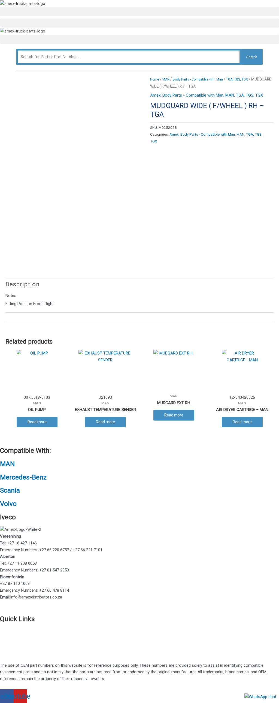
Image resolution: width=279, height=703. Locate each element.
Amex (155, 95)
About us (8, 630)
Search (251, 57)
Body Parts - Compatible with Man (198, 79)
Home (154, 79)
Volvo (8, 504)
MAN (165, 79)
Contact (7, 637)
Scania (10, 490)
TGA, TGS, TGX (237, 79)
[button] (139, 11)
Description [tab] (22, 284)
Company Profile (15, 644)
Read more (37, 422)
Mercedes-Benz (23, 477)
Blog (4, 651)
